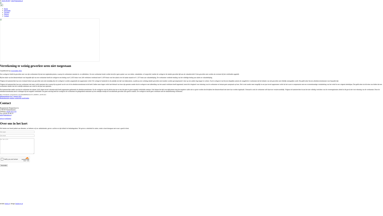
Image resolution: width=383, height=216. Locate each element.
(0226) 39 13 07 (11, 111)
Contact (6, 16)
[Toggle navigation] (1, 5)
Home (6, 9)
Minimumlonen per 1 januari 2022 (11, 96)
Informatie (7, 10)
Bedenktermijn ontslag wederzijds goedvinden (14, 98)
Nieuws (6, 14)
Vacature (6, 12)
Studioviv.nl (19, 203)
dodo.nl (7, 203)
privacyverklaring (5, 118)
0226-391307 (6, 1)
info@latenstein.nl (17, 1)
